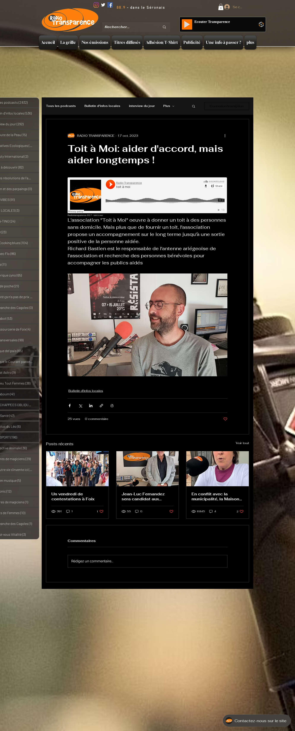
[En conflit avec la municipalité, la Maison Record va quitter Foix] (217, 468)
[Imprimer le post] (112, 406)
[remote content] (147, 196)
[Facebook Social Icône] (110, 5)
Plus (166, 106)
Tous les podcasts (61, 106)
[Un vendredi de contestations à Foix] (77, 468)
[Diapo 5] (154, 19)
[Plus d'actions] (224, 135)
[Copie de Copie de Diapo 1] (142, 19)
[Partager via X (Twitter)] (80, 406)
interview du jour (142, 106)
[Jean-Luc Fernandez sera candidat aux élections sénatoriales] (147, 468)
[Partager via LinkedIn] (91, 406)
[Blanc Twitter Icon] (103, 5)
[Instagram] (96, 5)
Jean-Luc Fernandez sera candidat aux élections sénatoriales (145, 496)
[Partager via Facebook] (70, 406)
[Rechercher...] (164, 27)
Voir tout (242, 443)
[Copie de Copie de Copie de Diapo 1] (148, 19)
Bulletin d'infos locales (102, 106)
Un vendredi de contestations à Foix (72, 496)
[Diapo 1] (131, 19)
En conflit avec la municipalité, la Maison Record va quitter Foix (215, 496)
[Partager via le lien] (101, 406)
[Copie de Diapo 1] (137, 19)
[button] (221, 7)
